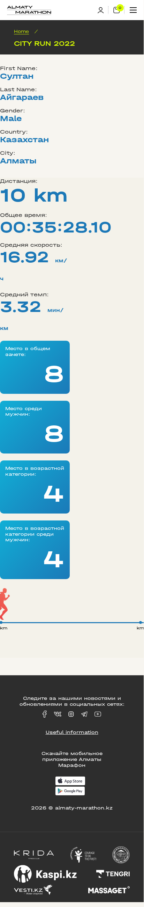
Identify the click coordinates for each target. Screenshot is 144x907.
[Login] (102, 10)
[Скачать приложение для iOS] (70, 782)
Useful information (72, 732)
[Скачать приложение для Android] (70, 792)
